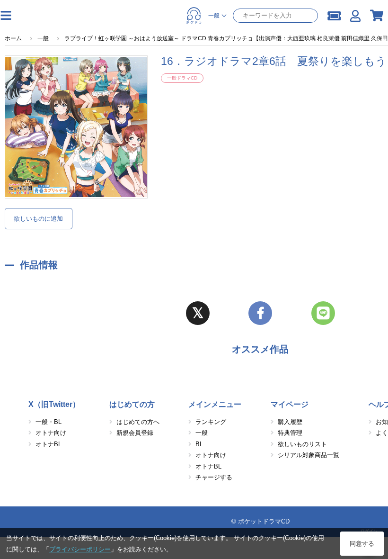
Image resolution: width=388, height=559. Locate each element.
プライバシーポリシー (80, 549)
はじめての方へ (137, 421)
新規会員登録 (134, 432)
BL (199, 444)
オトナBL (48, 444)
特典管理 (290, 432)
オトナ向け (50, 432)
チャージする (213, 477)
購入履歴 (290, 421)
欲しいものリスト (302, 444)
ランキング (210, 421)
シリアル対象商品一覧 (308, 455)
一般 (201, 432)
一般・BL (48, 421)
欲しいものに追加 (38, 218)
